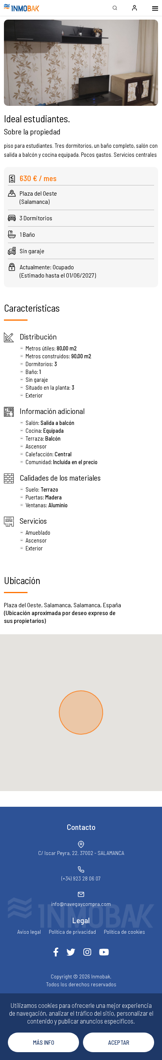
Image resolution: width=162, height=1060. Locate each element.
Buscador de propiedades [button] (115, 8)
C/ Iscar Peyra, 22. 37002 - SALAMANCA (81, 852)
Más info (43, 1042)
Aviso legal (29, 931)
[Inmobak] (21, 8)
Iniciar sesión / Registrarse (134, 8)
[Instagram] (87, 952)
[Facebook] (56, 952)
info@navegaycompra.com (81, 903)
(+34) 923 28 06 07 (81, 878)
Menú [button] (150, 8)
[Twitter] (70, 952)
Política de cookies (124, 931)
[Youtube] (104, 952)
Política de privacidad (72, 931)
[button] (81, 63)
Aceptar (118, 1042)
